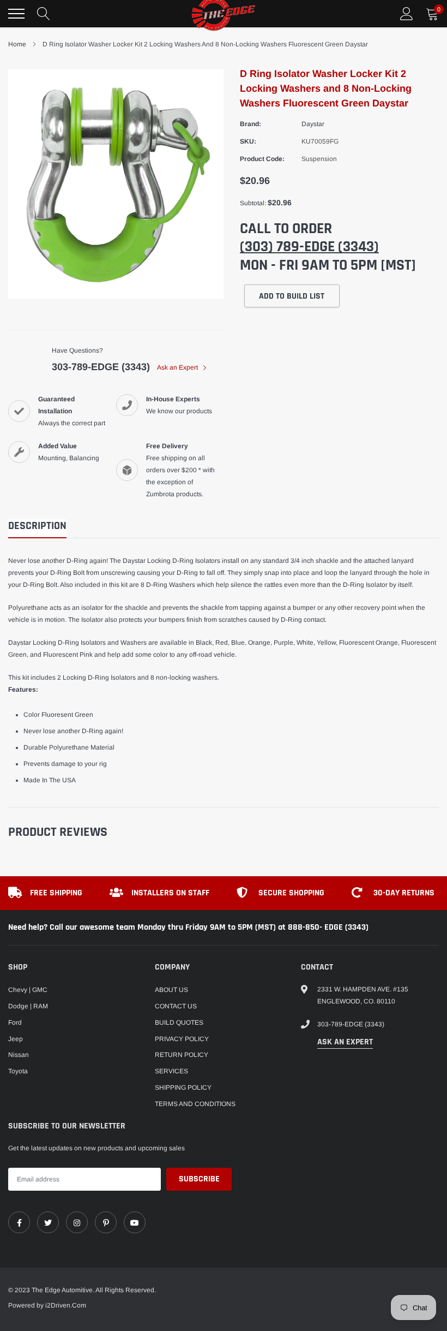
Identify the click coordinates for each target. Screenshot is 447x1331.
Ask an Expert (178, 367)
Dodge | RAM (28, 1006)
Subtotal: (253, 203)
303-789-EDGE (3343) (101, 366)
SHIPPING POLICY (183, 1087)
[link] (19, 1222)
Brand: (250, 124)
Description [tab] (37, 526)
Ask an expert (345, 1042)
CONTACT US (176, 1006)
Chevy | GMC (27, 990)
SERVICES (171, 1071)
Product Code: (262, 159)
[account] (406, 13)
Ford (15, 1022)
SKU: (248, 141)
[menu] (16, 13)
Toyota (18, 1071)
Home (17, 44)
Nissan (18, 1055)
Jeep (15, 1039)
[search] (43, 13)
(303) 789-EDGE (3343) (309, 247)
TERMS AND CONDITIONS (195, 1104)
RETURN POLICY (181, 1055)
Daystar (312, 124)
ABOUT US (171, 990)
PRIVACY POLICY (182, 1039)
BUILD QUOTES (179, 1022)
